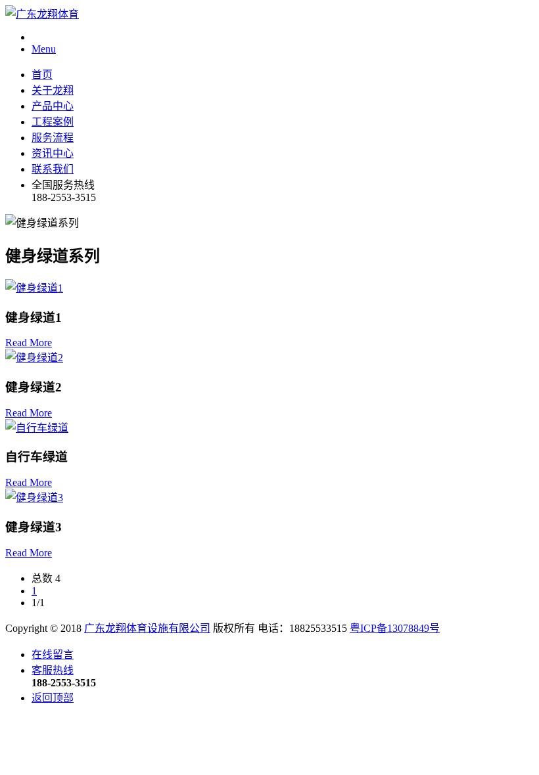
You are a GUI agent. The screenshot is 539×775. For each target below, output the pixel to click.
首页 (42, 74)
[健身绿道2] (34, 357)
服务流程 (53, 137)
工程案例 (53, 121)
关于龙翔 (53, 90)
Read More (28, 342)
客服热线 (53, 670)
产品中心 (53, 106)
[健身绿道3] (34, 497)
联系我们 (53, 169)
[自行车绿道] (36, 427)
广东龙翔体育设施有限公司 (147, 628)
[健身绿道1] (34, 288)
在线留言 (53, 654)
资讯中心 (53, 153)
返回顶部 (53, 697)
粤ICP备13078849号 (395, 628)
